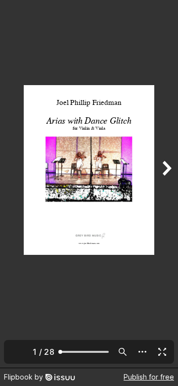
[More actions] (142, 352)
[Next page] (166, 184)
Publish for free (149, 377)
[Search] (123, 352)
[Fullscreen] (162, 352)
